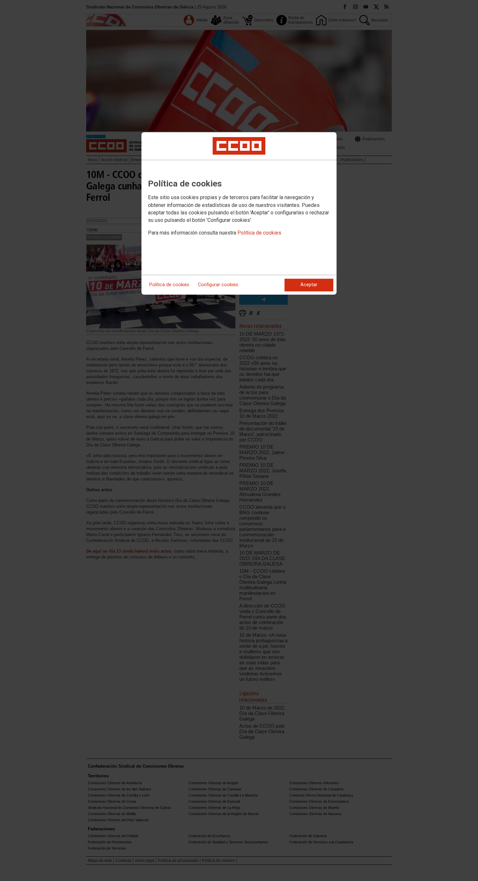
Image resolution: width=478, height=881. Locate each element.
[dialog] (239, 213)
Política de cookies (259, 233)
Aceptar (308, 284)
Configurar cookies (218, 284)
